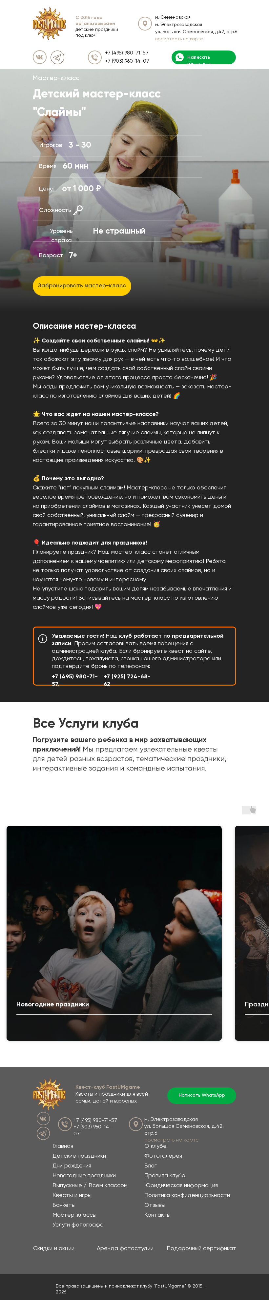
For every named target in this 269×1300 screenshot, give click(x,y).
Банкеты (63, 1205)
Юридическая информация (181, 1185)
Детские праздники (79, 1156)
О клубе (155, 1146)
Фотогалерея (163, 1156)
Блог (150, 1166)
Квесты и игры (72, 1195)
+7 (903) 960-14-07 (127, 61)
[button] (82, 286)
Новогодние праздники (84, 1176)
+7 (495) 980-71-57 (127, 53)
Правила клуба (164, 1176)
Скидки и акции (53, 1248)
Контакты (157, 1215)
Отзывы (154, 1205)
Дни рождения (71, 1166)
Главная (62, 1146)
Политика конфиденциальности (187, 1195)
